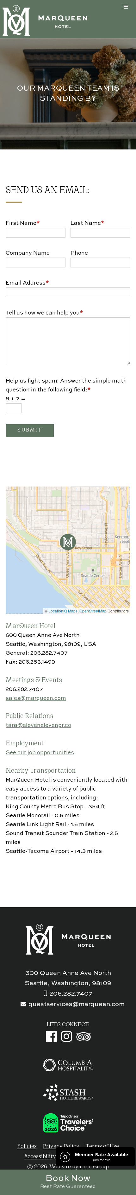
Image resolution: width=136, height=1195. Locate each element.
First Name (23, 223)
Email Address (27, 283)
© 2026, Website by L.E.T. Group (68, 1167)
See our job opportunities (40, 753)
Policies (27, 1146)
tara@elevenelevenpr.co (38, 725)
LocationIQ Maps (62, 610)
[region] (68, 550)
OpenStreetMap (93, 610)
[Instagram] (66, 1036)
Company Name (28, 253)
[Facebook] (51, 1036)
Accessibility (40, 1156)
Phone (79, 253)
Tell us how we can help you (44, 313)
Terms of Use (102, 1146)
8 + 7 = (15, 399)
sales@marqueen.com (36, 698)
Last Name (87, 223)
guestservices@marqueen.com (76, 1004)
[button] (68, 542)
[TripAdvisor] (83, 1036)
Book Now (68, 1181)
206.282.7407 (70, 994)
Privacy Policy (61, 1146)
